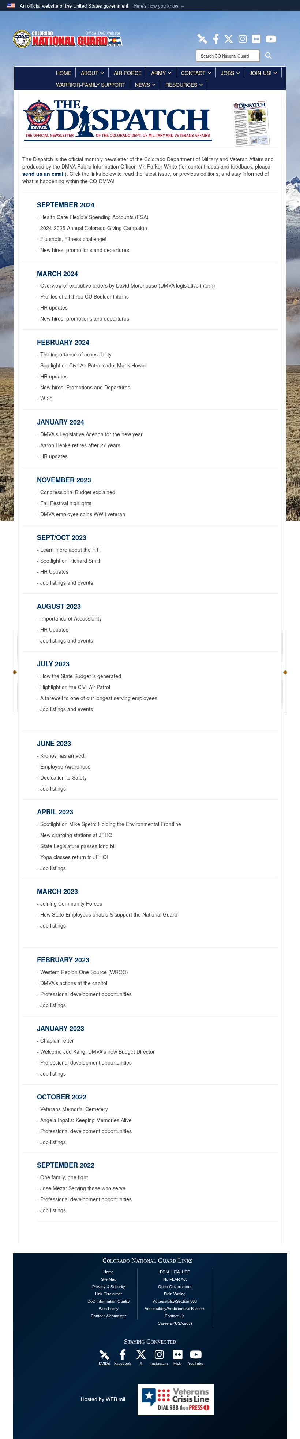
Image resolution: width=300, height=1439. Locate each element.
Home (63, 73)
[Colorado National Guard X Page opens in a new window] (228, 38)
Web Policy (109, 1308)
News (142, 84)
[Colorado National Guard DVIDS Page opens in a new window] (202, 38)
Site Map (108, 1279)
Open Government (174, 1286)
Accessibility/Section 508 (175, 1301)
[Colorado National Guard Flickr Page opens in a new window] (256, 38)
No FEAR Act (175, 1279)
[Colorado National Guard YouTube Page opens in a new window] (271, 38)
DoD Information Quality (108, 1301)
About (89, 73)
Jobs (227, 73)
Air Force (128, 73)
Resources (181, 84)
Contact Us (175, 1316)
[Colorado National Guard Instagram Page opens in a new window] (243, 38)
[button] (160, 6)
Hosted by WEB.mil (103, 1399)
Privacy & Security (108, 1286)
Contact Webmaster (108, 1316)
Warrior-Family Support (90, 84)
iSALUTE (182, 1272)
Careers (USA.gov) (175, 1323)
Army (158, 73)
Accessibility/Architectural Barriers (175, 1308)
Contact (193, 73)
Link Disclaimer (108, 1294)
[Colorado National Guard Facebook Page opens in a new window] (216, 38)
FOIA (164, 1272)
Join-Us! (260, 73)
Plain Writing (174, 1294)
